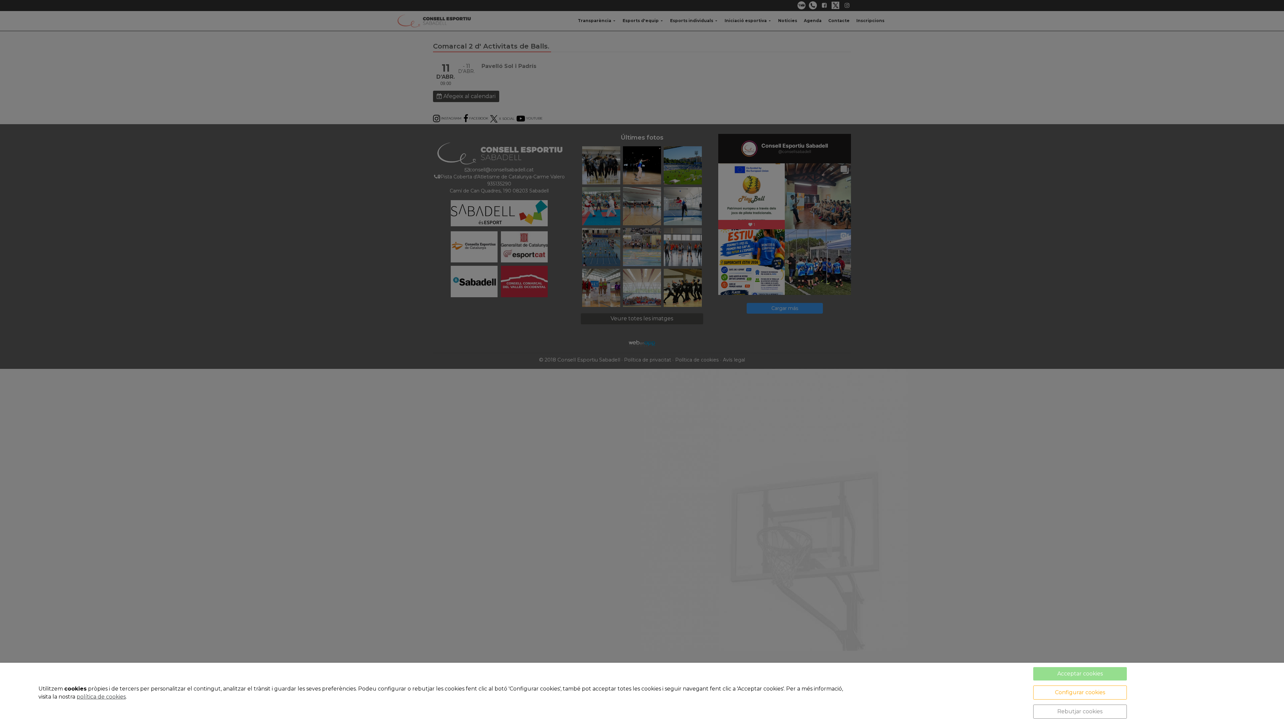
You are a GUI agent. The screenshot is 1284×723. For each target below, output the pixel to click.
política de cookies (101, 697)
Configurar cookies (1080, 692)
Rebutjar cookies (1079, 711)
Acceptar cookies (1080, 673)
